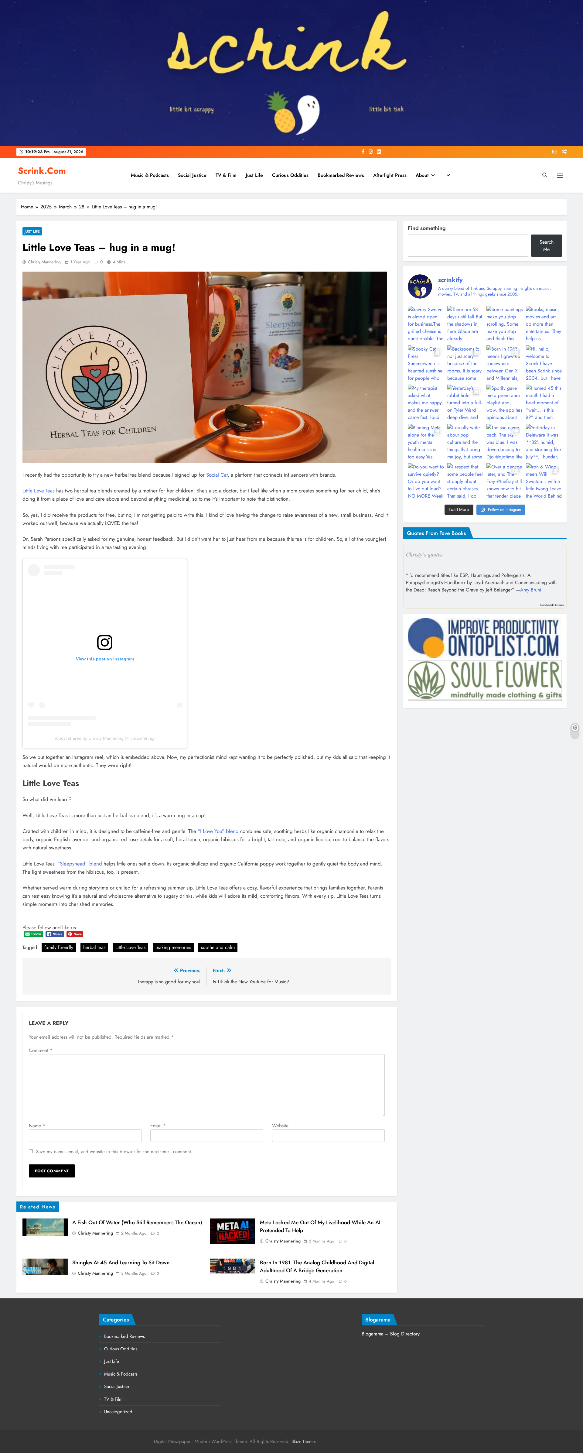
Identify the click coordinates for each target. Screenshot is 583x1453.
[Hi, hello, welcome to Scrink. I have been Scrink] (544, 363)
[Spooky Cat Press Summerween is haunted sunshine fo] (426, 363)
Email (158, 1125)
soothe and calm (218, 947)
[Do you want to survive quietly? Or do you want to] (426, 481)
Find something (427, 228)
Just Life (254, 175)
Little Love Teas (38, 490)
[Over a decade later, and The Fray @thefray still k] (504, 481)
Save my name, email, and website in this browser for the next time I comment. (114, 1151)
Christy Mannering (44, 262)
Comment (41, 1050)
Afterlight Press (390, 175)
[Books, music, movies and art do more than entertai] (544, 324)
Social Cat (217, 474)
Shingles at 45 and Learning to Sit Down (121, 1262)
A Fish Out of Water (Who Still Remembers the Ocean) (137, 1222)
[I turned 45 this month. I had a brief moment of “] (544, 403)
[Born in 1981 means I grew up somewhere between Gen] (504, 363)
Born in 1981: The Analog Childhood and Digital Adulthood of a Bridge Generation (317, 1266)
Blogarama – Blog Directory (391, 1333)
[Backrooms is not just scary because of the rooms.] (465, 363)
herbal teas (94, 947)
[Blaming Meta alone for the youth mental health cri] (426, 442)
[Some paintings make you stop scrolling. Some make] (504, 324)
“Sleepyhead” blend (79, 863)
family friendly (58, 947)
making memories (173, 947)
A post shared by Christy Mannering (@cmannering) (105, 738)
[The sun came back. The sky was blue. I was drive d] (504, 442)
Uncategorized (118, 1411)
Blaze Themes (304, 1441)
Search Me (547, 245)
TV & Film (226, 175)
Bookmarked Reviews (341, 175)
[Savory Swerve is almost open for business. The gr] (426, 324)
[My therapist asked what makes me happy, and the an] (426, 403)
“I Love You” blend (218, 831)
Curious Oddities (290, 175)
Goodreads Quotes (552, 605)
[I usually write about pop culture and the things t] (465, 442)
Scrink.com (42, 170)
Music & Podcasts (150, 175)
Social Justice (192, 175)
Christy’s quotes (424, 554)
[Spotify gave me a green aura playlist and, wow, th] (504, 403)
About (422, 175)
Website (280, 1125)
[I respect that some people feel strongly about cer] (465, 481)
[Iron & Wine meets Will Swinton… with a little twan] (544, 481)
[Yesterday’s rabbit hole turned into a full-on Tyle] (465, 403)
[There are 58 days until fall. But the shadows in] (465, 324)
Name (37, 1125)
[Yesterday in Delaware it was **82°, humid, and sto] (544, 442)
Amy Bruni (530, 589)
